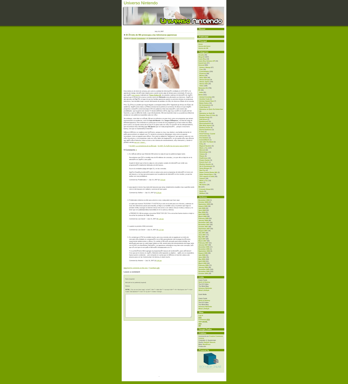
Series (200, 94)
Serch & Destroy (204, 282)
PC (199, 90)
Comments (204, 319)
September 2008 (204, 204)
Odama (202, 154)
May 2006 (201, 259)
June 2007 (202, 235)
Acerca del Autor (204, 46)
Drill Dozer (203, 119)
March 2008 (202, 216)
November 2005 (203, 271)
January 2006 (203, 267)
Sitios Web (203, 77)
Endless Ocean (204, 127)
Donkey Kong (204, 117)
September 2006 (204, 251)
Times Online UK (155, 95)
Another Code (204, 99)
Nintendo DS (203, 88)
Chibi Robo (203, 107)
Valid (202, 321)
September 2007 (204, 228)
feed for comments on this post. (136, 268)
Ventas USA (203, 83)
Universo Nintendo (141, 3)
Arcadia (201, 55)
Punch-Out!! (203, 162)
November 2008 (203, 200)
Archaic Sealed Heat (206, 101)
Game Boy (202, 59)
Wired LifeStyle (203, 290)
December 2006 (203, 247)
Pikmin (201, 156)
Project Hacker (204, 160)
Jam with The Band (206, 142)
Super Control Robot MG (208, 172)
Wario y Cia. (203, 180)
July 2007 (201, 232)
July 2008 (201, 208)
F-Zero (201, 131)
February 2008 (203, 218)
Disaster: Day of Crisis (207, 115)
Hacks (201, 191)
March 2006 (202, 263)
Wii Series (202, 184)
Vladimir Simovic (209, 342)
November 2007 (203, 224)
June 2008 (202, 210)
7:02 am (162, 180)
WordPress (206, 344)
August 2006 (202, 253)
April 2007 (202, 239)
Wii (199, 187)
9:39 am (158, 192)
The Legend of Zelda (206, 176)
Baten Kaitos (204, 103)
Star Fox (202, 170)
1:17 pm (161, 230)
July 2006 (201, 255)
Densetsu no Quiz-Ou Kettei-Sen (211, 109)
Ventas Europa (204, 79)
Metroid (202, 150)
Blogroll (201, 57)
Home (200, 44)
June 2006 (202, 257)
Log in (200, 315)
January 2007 (203, 245)
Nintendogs (203, 152)
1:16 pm (161, 219)
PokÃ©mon (203, 158)
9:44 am (159, 260)
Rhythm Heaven (205, 164)
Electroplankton (205, 123)
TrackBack (154, 268)
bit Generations (205, 105)
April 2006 (202, 261)
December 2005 (203, 269)
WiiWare (202, 193)
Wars (201, 182)
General (201, 65)
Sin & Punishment (205, 166)
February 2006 (203, 265)
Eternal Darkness (205, 129)
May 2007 (201, 237)
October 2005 (203, 273)
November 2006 (203, 249)
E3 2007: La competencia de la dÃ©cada (143, 146)
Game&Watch (204, 140)
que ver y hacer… (140, 142)
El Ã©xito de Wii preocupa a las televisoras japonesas (151, 35)
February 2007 (203, 243)
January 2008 (203, 220)
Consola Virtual (204, 189)
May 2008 (201, 212)
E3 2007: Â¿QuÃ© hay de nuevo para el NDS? (173, 146)
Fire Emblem (203, 138)
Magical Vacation (205, 146)
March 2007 (202, 241)
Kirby (201, 144)
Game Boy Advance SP (206, 61)
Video (201, 86)
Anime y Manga (204, 67)
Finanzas (202, 73)
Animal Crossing (205, 97)
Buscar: (202, 29)
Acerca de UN (203, 48)
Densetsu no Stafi (205, 113)
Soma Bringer (204, 168)
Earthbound (203, 121)
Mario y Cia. (203, 148)
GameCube (202, 63)
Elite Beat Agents (205, 125)
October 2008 (203, 202)
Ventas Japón (204, 81)
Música (201, 75)
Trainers (202, 178)
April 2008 (202, 214)
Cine (201, 69)
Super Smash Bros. (206, 174)
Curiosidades (204, 71)
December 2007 (203, 222)
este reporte (136, 95)
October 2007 (203, 226)
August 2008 (202, 206)
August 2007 (202, 230)
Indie (201, 92)
